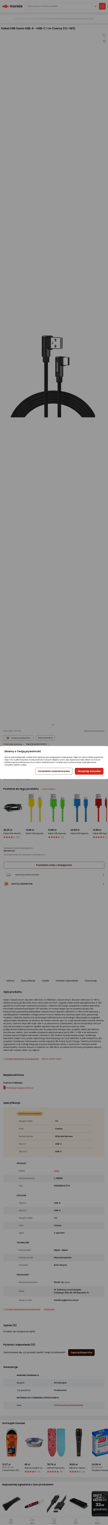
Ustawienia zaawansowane (54, 771)
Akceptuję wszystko (89, 771)
